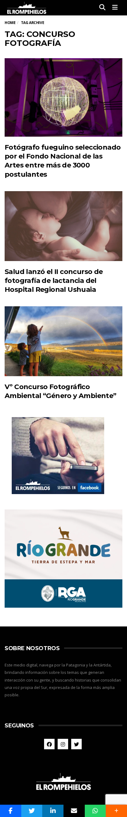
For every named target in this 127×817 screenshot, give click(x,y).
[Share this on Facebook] (10, 811)
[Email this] (74, 811)
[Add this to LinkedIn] (52, 811)
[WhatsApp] (95, 811)
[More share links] (116, 811)
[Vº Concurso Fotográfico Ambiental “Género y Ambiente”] (63, 341)
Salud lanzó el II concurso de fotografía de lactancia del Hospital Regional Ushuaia (54, 281)
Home (10, 22)
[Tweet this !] (32, 811)
